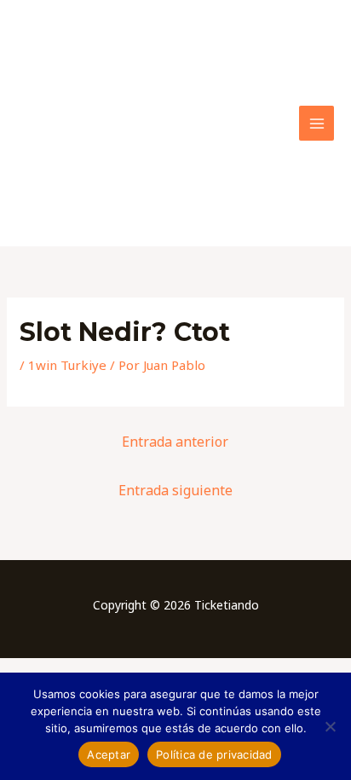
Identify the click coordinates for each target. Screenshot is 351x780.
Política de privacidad (214, 754)
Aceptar (108, 754)
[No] (329, 726)
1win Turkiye (67, 364)
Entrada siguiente (175, 490)
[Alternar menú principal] (316, 123)
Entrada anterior (175, 441)
